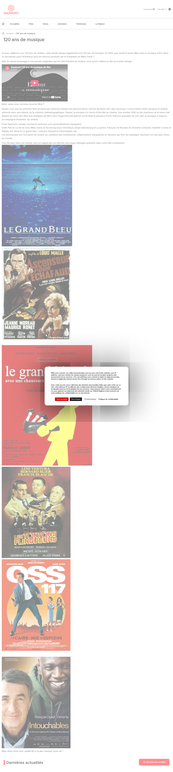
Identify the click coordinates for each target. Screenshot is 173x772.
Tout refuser (76, 399)
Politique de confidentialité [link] (108, 399)
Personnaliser (90, 399)
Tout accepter (61, 399)
